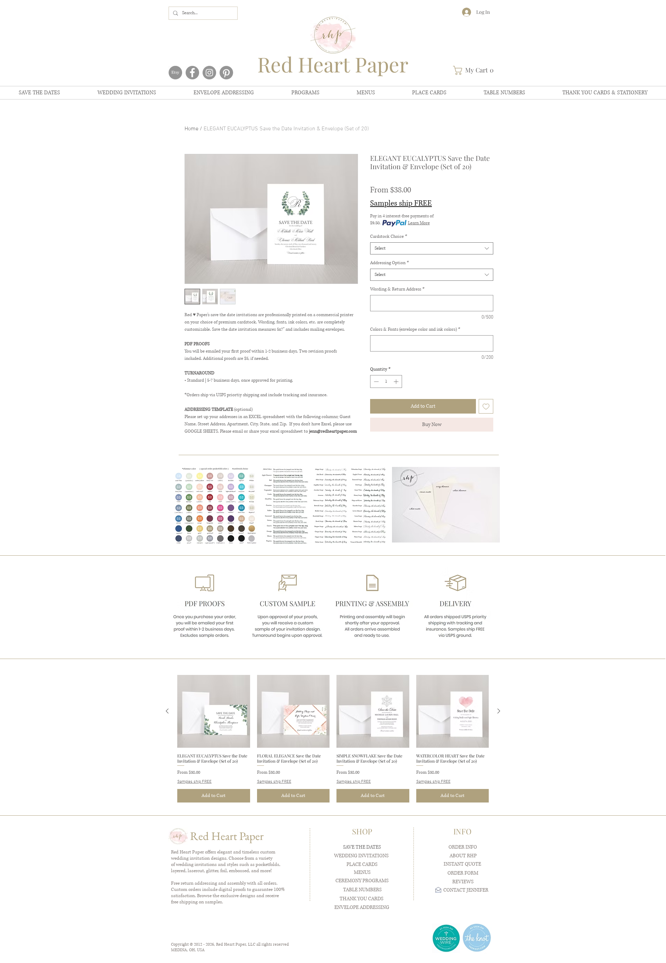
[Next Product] (499, 711)
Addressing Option (389, 263)
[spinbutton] (386, 381)
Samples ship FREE (401, 203)
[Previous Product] (167, 711)
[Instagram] (209, 72)
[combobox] (431, 248)
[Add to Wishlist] (486, 406)
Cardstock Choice (388, 237)
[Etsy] (175, 72)
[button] (475, 70)
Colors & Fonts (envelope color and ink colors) (415, 329)
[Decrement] (375, 381)
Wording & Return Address (397, 289)
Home (191, 128)
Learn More (419, 223)
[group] (333, 739)
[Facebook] (192, 72)
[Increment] (396, 381)
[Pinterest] (226, 72)
